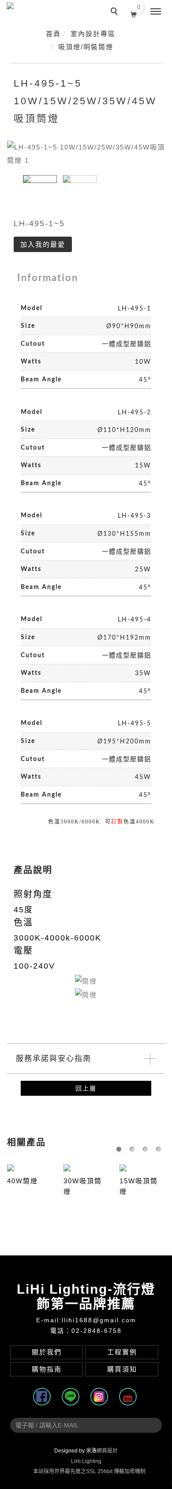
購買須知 (122, 1369)
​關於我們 (47, 1352)
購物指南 (47, 1369)
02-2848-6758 (96, 1330)
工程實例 (122, 1352)
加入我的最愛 (42, 244)
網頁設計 (107, 1451)
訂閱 (153, 1423)
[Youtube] (129, 1396)
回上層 (86, 1088)
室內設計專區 (93, 33)
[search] (115, 12)
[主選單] (155, 12)
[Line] (72, 1396)
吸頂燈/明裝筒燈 (85, 47)
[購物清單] (134, 13)
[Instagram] (100, 1396)
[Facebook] (43, 1396)
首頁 (53, 33)
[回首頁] (26, 12)
